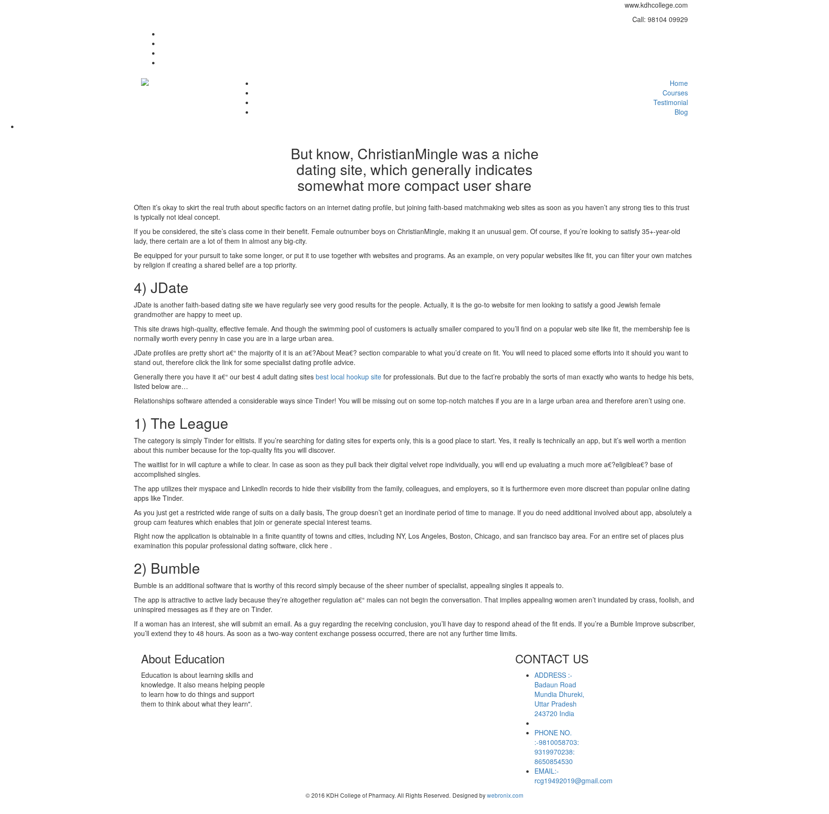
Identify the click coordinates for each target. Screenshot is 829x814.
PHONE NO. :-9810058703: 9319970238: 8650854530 (556, 747)
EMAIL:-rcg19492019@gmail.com (573, 775)
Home (679, 83)
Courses (675, 92)
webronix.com (505, 795)
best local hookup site (348, 376)
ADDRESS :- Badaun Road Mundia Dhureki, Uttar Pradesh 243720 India (559, 694)
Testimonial (670, 102)
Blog (681, 112)
